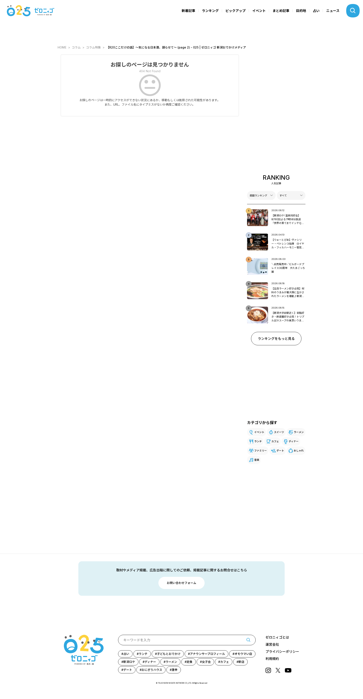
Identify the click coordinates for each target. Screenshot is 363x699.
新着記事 (188, 11)
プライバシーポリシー (282, 651)
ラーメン (299, 432)
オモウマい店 (243, 654)
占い (316, 11)
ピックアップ (235, 11)
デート (280, 450)
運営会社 (272, 644)
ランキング (210, 11)
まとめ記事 (280, 11)
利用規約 (272, 659)
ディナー (294, 441)
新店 (241, 662)
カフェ (275, 441)
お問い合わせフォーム (181, 583)
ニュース (332, 11)
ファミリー (260, 450)
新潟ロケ (129, 662)
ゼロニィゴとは (277, 637)
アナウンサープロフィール (207, 654)
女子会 (206, 662)
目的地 (301, 11)
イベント (259, 11)
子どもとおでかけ (168, 654)
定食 (189, 662)
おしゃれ (299, 450)
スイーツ (279, 432)
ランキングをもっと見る (276, 338)
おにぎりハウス (152, 670)
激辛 (175, 670)
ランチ (258, 441)
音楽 (256, 459)
